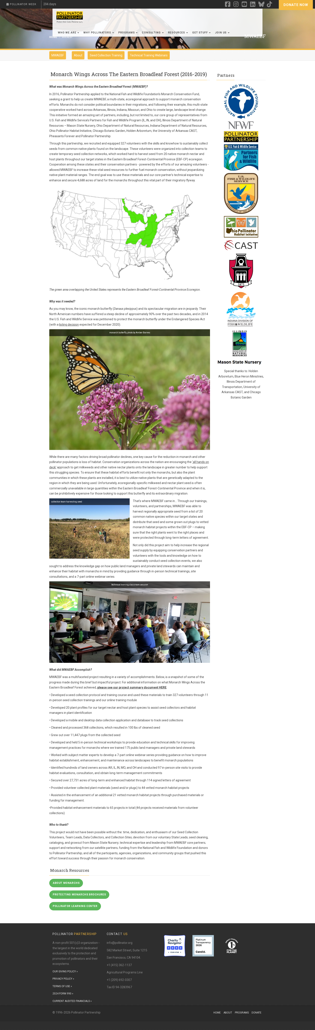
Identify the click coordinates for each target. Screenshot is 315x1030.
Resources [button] (177, 32)
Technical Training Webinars (149, 55)
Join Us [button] (221, 32)
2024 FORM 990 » (62, 993)
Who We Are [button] (67, 32)
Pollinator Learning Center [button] (75, 906)
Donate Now (296, 5)
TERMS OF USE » (62, 986)
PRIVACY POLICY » (63, 978)
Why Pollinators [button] (97, 32)
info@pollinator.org (119, 942)
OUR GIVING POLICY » (65, 971)
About (78, 55)
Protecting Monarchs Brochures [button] (79, 894)
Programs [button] (127, 32)
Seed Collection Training (106, 55)
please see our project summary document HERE (131, 687)
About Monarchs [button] (66, 882)
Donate (256, 1012)
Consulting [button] (151, 32)
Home (217, 1012)
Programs (242, 1012)
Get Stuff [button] (200, 32)
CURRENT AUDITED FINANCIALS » (72, 1001)
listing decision (69, 324)
